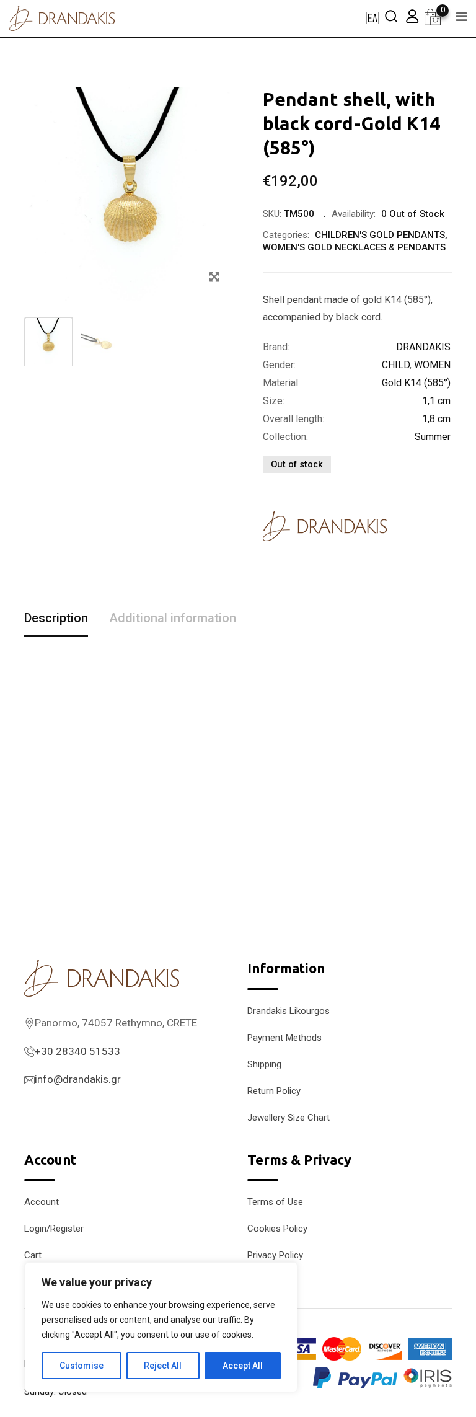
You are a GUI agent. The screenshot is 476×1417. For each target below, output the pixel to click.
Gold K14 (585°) (416, 383)
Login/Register (54, 1228)
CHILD (396, 365)
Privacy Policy (275, 1255)
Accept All (243, 1366)
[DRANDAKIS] (325, 526)
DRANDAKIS (423, 347)
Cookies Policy (277, 1228)
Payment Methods (284, 1037)
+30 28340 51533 (77, 1051)
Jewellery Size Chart (288, 1117)
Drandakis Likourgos (288, 1011)
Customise (82, 1366)
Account (41, 1201)
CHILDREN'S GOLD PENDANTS (380, 235)
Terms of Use (275, 1201)
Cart (33, 1255)
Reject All (163, 1366)
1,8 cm (436, 419)
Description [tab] (56, 618)
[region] (161, 1327)
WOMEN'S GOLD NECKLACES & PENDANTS (354, 247)
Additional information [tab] (172, 618)
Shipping (264, 1064)
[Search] (391, 16)
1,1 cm (436, 401)
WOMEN (432, 365)
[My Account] (412, 16)
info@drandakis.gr (78, 1079)
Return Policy (274, 1091)
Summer (433, 437)
